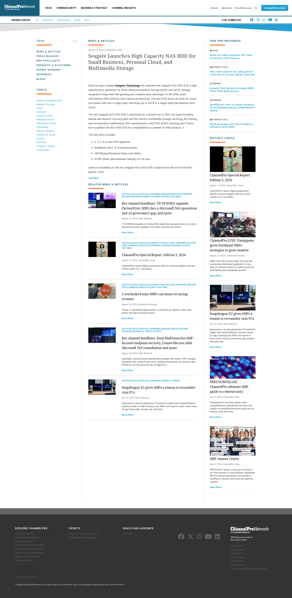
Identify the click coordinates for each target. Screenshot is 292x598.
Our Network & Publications (29, 545)
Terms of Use (237, 553)
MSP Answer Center (46, 123)
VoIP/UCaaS (42, 149)
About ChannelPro (24, 533)
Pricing (77, 19)
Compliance (47, 19)
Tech (48, 8)
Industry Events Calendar (82, 537)
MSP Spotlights (48, 60)
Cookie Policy (237, 560)
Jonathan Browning (148, 304)
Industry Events (44, 115)
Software (41, 142)
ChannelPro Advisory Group (28, 548)
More (86, 19)
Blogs (40, 78)
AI (37, 19)
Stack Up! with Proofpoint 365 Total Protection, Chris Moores (231, 56)
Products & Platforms (53, 65)
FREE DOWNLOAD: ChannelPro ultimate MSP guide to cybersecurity (229, 387)
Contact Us (236, 545)
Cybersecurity (66, 8)
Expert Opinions (48, 69)
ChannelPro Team (114, 49)
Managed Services (45, 119)
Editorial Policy (238, 564)
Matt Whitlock (145, 218)
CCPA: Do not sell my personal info (249, 568)
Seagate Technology (127, 85)
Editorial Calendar (24, 541)
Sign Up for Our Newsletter (29, 552)
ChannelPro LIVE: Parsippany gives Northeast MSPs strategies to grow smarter (232, 245)
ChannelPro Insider (274, 7)
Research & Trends (46, 134)
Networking (42, 127)
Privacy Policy (237, 557)
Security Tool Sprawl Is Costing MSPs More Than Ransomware (232, 89)
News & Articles (48, 51)
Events (214, 7)
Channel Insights (124, 8)
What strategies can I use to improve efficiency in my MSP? (231, 125)
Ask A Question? (23, 560)
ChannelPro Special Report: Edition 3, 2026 (154, 255)
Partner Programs (45, 130)
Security (40, 138)
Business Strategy (94, 8)
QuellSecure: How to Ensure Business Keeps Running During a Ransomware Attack (232, 107)
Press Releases (47, 56)
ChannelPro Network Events (83, 533)
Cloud (39, 108)
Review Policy (238, 549)
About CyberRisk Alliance (27, 537)
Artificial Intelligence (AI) (49, 100)
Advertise (226, 7)
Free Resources (243, 7)
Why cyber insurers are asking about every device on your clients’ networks (232, 73)
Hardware (41, 111)
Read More (127, 232)
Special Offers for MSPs (27, 556)
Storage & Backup (45, 145)
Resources (44, 74)
